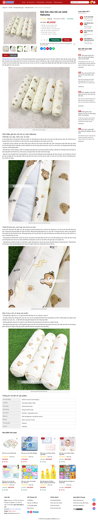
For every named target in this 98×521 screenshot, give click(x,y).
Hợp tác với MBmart (32, 503)
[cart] (91, 2)
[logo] (8, 2)
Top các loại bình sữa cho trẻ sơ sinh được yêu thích (86, 74)
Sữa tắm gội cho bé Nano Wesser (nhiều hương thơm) (47, 482)
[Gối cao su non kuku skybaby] (29, 444)
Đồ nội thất (49, 2)
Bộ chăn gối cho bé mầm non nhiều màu (67, 482)
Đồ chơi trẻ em (31, 2)
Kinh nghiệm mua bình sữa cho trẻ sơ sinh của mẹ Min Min (86, 94)
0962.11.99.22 (12, 511)
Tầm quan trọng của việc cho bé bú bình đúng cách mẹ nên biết (86, 57)
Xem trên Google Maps (15, 509)
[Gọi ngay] (94, 504)
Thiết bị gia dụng (58, 2)
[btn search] (72, 2)
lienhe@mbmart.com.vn (14, 513)
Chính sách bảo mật (78, 500)
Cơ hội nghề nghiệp (32, 505)
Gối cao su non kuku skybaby (29, 453)
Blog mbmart (30, 508)
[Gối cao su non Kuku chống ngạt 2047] (67, 444)
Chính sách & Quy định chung (80, 503)
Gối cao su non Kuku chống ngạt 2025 (47, 453)
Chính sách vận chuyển (56, 503)
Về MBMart (30, 500)
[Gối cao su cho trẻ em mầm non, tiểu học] (29, 472)
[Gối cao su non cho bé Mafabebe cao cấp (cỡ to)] (10, 472)
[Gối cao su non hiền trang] (10, 444)
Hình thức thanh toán (78, 505)
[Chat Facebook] (94, 508)
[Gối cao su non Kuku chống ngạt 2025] (48, 444)
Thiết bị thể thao (40, 2)
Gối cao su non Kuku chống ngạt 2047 (66, 453)
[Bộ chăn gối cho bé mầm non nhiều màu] (67, 472)
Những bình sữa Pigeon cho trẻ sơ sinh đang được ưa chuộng (86, 113)
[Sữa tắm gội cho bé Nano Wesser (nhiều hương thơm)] (48, 472)
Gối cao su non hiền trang (9, 453)
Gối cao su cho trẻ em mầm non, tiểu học (28, 482)
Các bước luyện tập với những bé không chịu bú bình (86, 131)
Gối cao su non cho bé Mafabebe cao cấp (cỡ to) (9, 482)
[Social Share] (41, 48)
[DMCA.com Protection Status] (78, 509)
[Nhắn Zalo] (94, 499)
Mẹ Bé (23, 2)
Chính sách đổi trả (54, 505)
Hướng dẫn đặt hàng (55, 500)
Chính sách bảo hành (55, 508)
